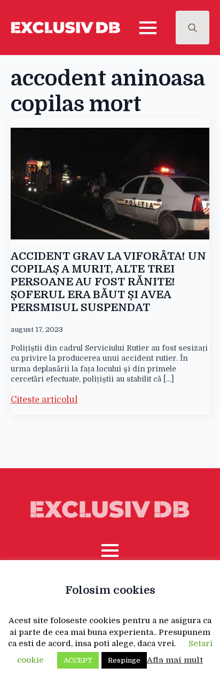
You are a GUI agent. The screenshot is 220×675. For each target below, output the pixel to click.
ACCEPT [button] (78, 660)
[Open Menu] (147, 27)
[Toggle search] (192, 27)
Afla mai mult (175, 660)
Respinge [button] (124, 660)
